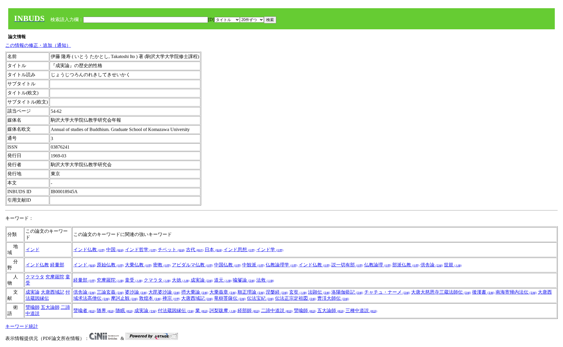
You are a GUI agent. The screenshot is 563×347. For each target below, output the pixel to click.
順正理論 (251, 292)
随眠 (124, 310)
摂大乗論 (194, 292)
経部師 (249, 310)
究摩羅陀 (54, 276)
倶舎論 (431, 264)
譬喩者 (84, 310)
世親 (453, 264)
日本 (213, 249)
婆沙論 (136, 292)
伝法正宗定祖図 (295, 298)
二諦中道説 (277, 310)
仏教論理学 (281, 264)
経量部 (57, 264)
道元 (223, 280)
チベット (171, 249)
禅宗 (171, 298)
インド (33, 249)
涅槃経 (277, 292)
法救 (265, 280)
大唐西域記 (52, 292)
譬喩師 (33, 307)
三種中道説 (361, 310)
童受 (134, 280)
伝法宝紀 (260, 298)
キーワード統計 (21, 326)
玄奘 (298, 292)
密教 (162, 264)
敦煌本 (150, 298)
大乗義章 (222, 292)
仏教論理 (377, 264)
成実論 (202, 280)
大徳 (180, 280)
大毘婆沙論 (164, 292)
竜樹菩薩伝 (230, 298)
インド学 (269, 249)
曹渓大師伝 (333, 298)
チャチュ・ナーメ (387, 292)
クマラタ (35, 276)
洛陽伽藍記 (347, 292)
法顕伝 (319, 292)
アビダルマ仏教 (192, 264)
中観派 (253, 264)
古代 (195, 249)
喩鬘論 (244, 280)
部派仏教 (405, 264)
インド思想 (239, 249)
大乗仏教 (138, 264)
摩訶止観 (124, 298)
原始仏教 (110, 264)
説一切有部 (347, 264)
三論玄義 (110, 292)
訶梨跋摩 (222, 310)
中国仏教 (227, 264)
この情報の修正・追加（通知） (38, 45)
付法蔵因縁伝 (176, 310)
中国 (115, 249)
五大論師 (50, 307)
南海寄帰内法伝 (516, 292)
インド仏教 (89, 249)
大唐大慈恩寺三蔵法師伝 (441, 292)
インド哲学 (141, 249)
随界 (105, 310)
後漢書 (483, 292)
